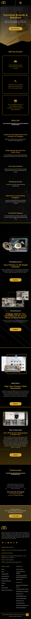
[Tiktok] (14, 542)
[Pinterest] (11, 542)
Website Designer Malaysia (15, 616)
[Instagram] (5, 542)
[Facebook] (3, 542)
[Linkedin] (16, 542)
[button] (6, 489)
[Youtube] (8, 542)
